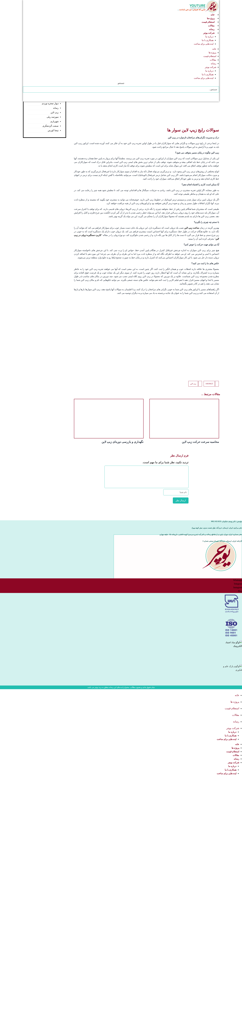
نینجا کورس (53, 130)
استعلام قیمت (208, 22)
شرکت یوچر (209, 33)
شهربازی (54, 121)
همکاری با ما (207, 40)
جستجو (121, 83)
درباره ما (209, 36)
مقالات (211, 25)
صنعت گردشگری (50, 126)
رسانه (212, 29)
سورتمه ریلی (53, 117)
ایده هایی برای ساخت (203, 44)
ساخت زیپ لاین (191, 228)
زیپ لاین (193, 384)
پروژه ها (211, 18)
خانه (213, 14)
